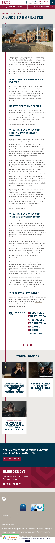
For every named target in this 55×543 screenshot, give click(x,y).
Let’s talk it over (10, 458)
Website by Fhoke (19, 524)
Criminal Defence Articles (12, 13)
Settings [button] (48, 538)
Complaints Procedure (6, 515)
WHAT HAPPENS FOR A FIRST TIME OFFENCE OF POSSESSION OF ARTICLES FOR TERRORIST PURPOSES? (14, 388)
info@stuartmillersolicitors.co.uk (8, 517)
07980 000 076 (11, 479)
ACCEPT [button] (27, 540)
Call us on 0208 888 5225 (7, 520)
